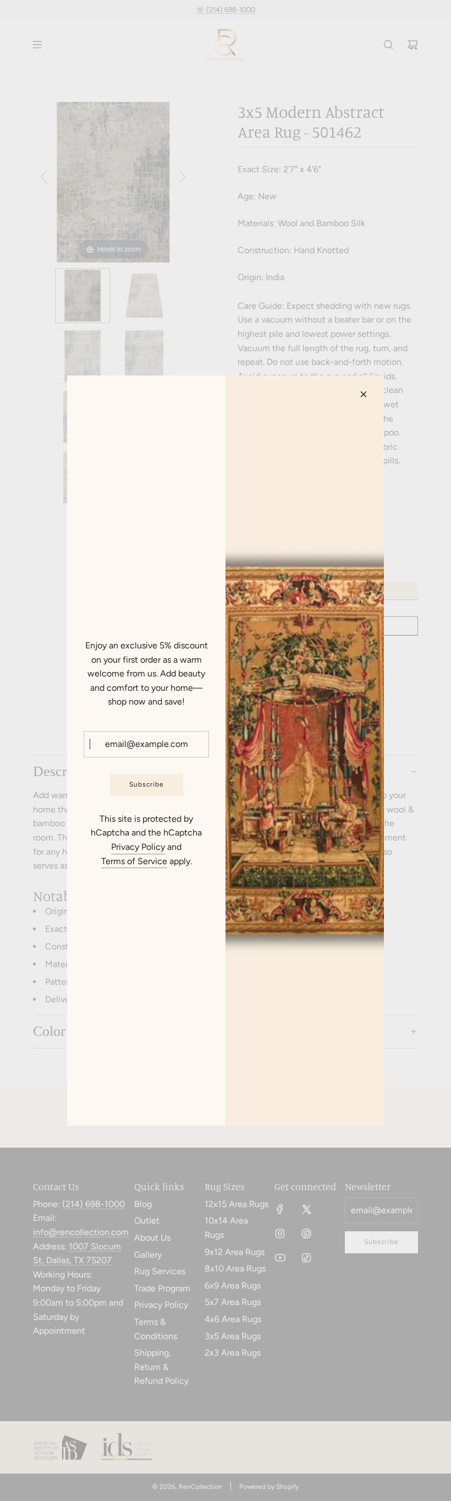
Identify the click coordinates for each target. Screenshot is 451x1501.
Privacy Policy (138, 847)
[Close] (363, 394)
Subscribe (146, 784)
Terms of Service (134, 861)
